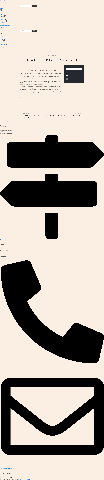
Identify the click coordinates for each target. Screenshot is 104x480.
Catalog (2, 24)
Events (2, 19)
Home (2, 13)
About (2, 14)
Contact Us (3, 22)
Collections (3, 17)
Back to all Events (52, 55)
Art (1, 16)
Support (2, 21)
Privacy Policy (21, 479)
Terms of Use (27, 479)
